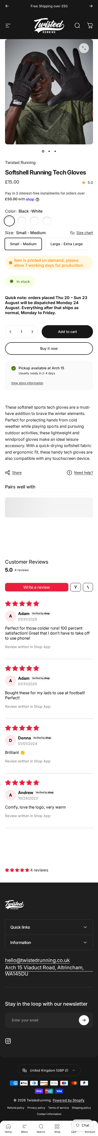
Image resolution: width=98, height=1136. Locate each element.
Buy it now (49, 348)
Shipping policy (81, 1107)
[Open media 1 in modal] (84, 48)
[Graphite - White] (22, 221)
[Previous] (7, 6)
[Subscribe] (84, 1020)
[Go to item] (43, 151)
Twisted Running (20, 162)
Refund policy (15, 1107)
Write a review (36, 587)
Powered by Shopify (68, 1100)
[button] (17, 869)
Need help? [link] (83, 472)
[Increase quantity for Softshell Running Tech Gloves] (32, 331)
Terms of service (58, 1107)
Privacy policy (36, 1107)
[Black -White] (9, 221)
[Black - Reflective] (34, 221)
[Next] (90, 6)
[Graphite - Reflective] (47, 221)
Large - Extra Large (67, 244)
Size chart (84, 232)
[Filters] (75, 587)
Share (17, 472)
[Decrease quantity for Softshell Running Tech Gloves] (10, 331)
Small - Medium (23, 244)
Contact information (49, 1114)
